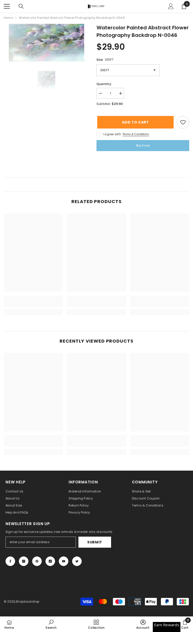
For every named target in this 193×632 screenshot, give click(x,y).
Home (8, 18)
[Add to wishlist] (183, 122)
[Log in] (171, 6)
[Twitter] (77, 561)
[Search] (21, 6)
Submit (94, 542)
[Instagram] (23, 561)
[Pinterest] (37, 561)
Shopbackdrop (27, 601)
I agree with (112, 134)
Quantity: (104, 84)
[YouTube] (63, 561)
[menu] (7, 6)
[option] (46, 42)
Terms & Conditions (135, 134)
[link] (33, 304)
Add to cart (135, 122)
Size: (105, 59)
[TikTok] (50, 561)
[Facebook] (10, 561)
